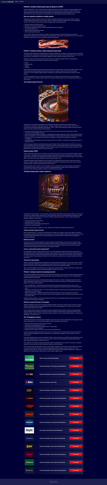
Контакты (21, 1)
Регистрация (76, 358)
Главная (16, 1)
